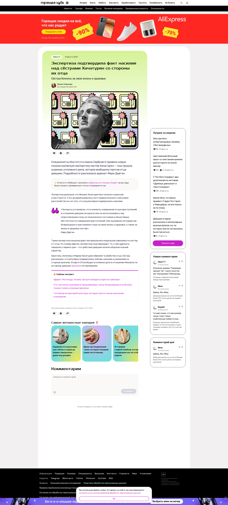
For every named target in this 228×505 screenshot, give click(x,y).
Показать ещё (168, 243)
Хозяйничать (156, 3)
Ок (114, 499)
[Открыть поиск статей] (181, 2)
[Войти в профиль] (187, 3)
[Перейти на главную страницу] (52, 3)
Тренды (79, 8)
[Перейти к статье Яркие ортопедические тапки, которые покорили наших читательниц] (97, 344)
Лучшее (83, 3)
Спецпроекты (157, 8)
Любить (102, 3)
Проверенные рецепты (137, 8)
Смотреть (114, 3)
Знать (93, 3)
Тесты (98, 8)
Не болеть (170, 3)
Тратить (142, 3)
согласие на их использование (93, 493)
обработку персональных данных (125, 493)
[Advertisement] (168, 89)
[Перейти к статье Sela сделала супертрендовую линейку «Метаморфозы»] (168, 144)
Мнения (89, 8)
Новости (68, 8)
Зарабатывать (128, 3)
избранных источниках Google (102, 183)
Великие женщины (113, 8)
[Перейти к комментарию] (168, 271)
